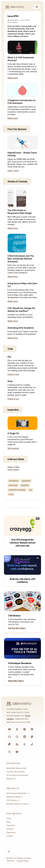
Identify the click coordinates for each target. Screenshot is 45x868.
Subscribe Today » (16, 681)
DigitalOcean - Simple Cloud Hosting (22, 154)
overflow (25, 485)
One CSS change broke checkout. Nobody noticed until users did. (22, 542)
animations (13, 481)
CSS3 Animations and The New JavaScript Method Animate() (21, 258)
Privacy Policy (22, 861)
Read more (13, 78)
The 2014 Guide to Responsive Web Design (20, 212)
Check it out (13, 374)
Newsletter (14, 20)
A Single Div (13, 433)
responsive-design (17, 490)
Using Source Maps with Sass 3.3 (22, 285)
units (11, 494)
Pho (9, 356)
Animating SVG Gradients (21, 327)
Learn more (13, 170)
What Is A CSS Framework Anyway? (21, 59)
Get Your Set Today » (17, 628)
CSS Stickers (14, 615)
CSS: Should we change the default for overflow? (21, 310)
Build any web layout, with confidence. (22, 580)
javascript (13, 485)
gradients (26, 481)
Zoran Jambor (13, 22)
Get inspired (13, 448)
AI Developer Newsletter (20, 663)
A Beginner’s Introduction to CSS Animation (22, 102)
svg (30, 490)
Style (10, 381)
